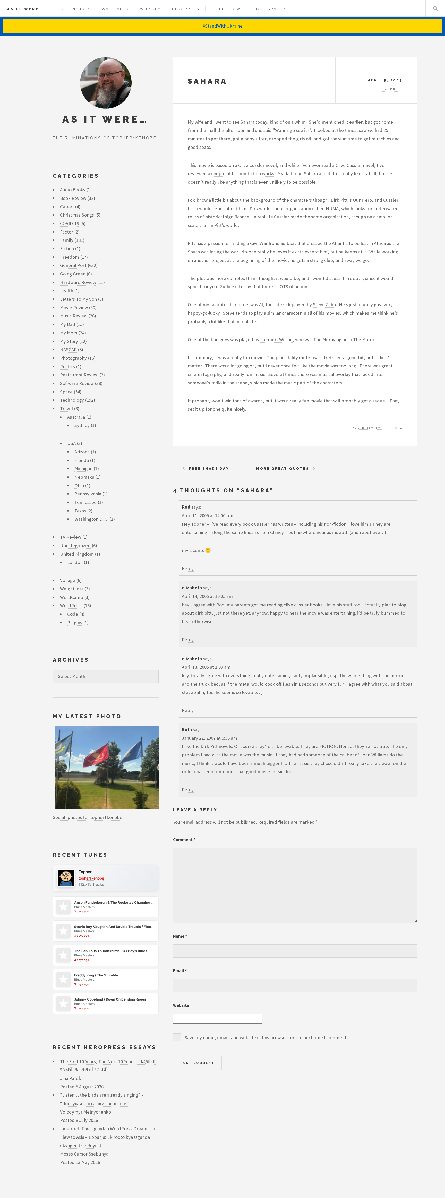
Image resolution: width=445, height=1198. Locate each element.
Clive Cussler (251, 165)
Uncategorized (75, 545)
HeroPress (185, 9)
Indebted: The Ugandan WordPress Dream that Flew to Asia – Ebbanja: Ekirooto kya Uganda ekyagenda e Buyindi (108, 1137)
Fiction (67, 249)
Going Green (72, 274)
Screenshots (74, 9)
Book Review (73, 198)
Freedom (69, 257)
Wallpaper (115, 9)
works (268, 173)
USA (71, 443)
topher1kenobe (91, 878)
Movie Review (367, 427)
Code (72, 614)
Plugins (74, 622)
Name (180, 936)
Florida (81, 460)
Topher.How (225, 9)
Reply (188, 568)
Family (66, 240)
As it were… (25, 9)
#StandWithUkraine (222, 26)
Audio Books (72, 190)
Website (181, 1005)
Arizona (82, 452)
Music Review (73, 316)
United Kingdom (77, 554)
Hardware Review (78, 282)
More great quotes (282, 468)
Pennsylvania (87, 494)
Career (67, 207)
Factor (66, 232)
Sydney (82, 425)
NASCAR (68, 349)
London (75, 562)
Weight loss (71, 589)
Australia (76, 417)
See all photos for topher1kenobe (87, 817)
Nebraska (84, 477)
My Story (69, 341)
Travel (66, 408)
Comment (184, 839)
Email (180, 970)
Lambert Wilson (276, 339)
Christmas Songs (77, 215)
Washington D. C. (91, 519)
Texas (80, 511)
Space (66, 392)
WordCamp (71, 597)
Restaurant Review (79, 375)
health (66, 291)
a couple (216, 173)
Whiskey (150, 9)
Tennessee (85, 502)
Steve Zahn (324, 304)
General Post (73, 265)
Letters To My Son (78, 299)
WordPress (71, 605)
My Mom (68, 333)
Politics (67, 366)
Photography (269, 9)
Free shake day (209, 468)
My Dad (67, 324)
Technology (72, 400)
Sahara (208, 81)
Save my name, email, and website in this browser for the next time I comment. (266, 1037)
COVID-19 (69, 223)
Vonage (67, 580)
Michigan (83, 468)
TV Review (70, 537)
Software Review (77, 383)
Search (435, 8)
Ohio (79, 485)
